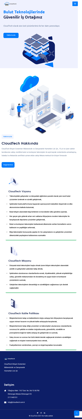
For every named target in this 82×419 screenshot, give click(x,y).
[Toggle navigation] (75, 3)
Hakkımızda (11, 35)
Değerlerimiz (8, 165)
